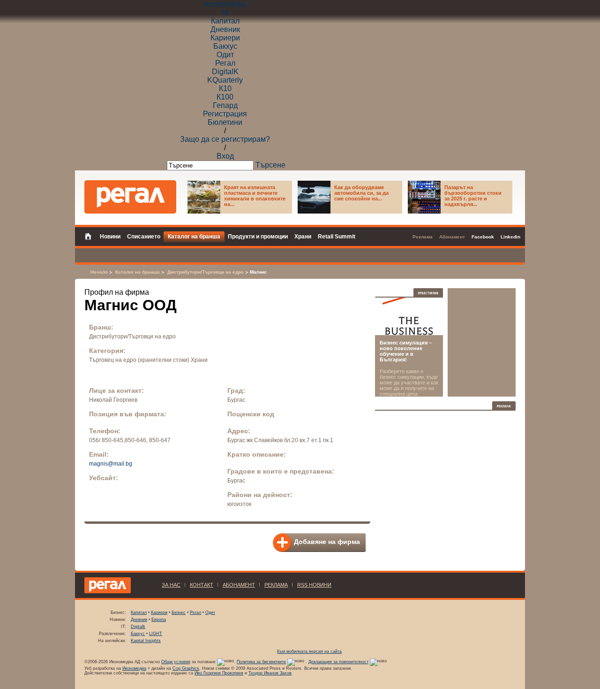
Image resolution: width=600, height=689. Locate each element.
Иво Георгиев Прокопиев (219, 673)
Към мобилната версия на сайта (309, 651)
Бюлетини (225, 122)
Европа (158, 619)
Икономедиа (134, 668)
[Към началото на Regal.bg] (130, 197)
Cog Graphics (185, 668)
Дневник (225, 29)
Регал (225, 63)
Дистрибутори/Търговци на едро (205, 272)
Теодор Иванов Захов (270, 673)
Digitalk (138, 626)
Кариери (225, 38)
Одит (225, 55)
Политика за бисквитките (261, 661)
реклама (276, 585)
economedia (225, 4)
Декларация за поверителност (338, 661)
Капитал (225, 21)
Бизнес (179, 612)
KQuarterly (225, 80)
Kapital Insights (146, 640)
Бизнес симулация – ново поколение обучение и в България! (406, 351)
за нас (171, 585)
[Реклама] (504, 405)
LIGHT (155, 633)
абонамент (239, 585)
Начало (99, 272)
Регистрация (225, 114)
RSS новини (314, 585)
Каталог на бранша (137, 272)
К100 (225, 97)
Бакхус (225, 46)
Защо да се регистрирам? (225, 139)
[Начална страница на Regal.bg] (90, 235)
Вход (225, 156)
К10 (225, 88)
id (225, 12)
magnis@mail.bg (110, 463)
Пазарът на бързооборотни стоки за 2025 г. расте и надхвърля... (473, 195)
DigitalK (225, 72)
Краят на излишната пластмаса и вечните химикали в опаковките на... (254, 195)
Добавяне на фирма (327, 541)
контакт (201, 585)
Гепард (225, 105)
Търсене (270, 165)
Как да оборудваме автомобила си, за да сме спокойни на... (361, 192)
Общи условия (175, 661)
